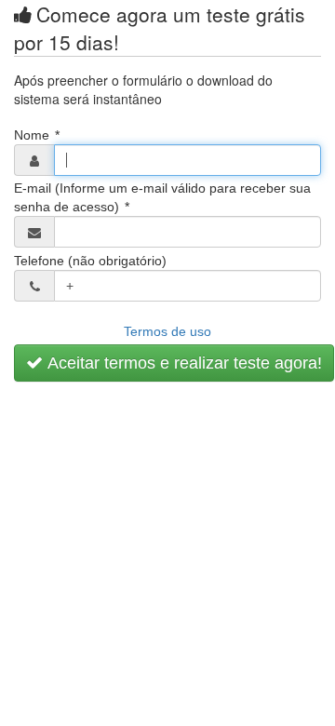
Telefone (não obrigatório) (90, 260)
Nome (37, 135)
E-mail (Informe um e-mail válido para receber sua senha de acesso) (162, 197)
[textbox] (187, 160)
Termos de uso (167, 331)
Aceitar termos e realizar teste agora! (182, 363)
